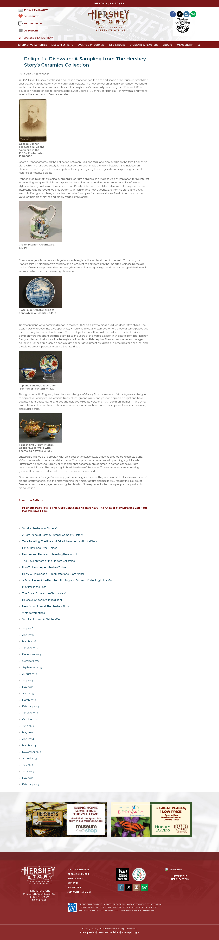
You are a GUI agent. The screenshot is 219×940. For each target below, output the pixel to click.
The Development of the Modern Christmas (48, 560)
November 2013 (31, 752)
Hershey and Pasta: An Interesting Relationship (50, 554)
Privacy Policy (88, 932)
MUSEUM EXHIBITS (62, 44)
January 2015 (30, 713)
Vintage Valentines (33, 612)
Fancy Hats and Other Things (39, 547)
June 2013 (28, 771)
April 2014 (28, 739)
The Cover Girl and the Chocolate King (45, 593)
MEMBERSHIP (185, 44)
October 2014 (30, 719)
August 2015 (29, 674)
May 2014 (27, 732)
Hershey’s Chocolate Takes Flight (42, 599)
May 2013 (27, 778)
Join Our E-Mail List (79, 892)
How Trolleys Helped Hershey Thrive (44, 567)
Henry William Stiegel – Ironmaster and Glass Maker (53, 573)
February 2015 (30, 706)
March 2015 (29, 700)
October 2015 (30, 661)
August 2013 (29, 758)
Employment (75, 878)
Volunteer (74, 887)
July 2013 (27, 765)
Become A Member (78, 874)
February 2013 (30, 784)
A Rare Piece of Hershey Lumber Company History (52, 534)
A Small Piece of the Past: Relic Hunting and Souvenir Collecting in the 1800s (68, 580)
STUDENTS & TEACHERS (144, 44)
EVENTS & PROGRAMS (91, 44)
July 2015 (27, 680)
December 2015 (31, 654)
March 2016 (29, 641)
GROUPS (167, 44)
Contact (73, 883)
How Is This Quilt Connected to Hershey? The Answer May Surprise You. (81, 507)
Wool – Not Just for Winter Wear (41, 619)
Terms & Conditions (108, 932)
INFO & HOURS (116, 44)
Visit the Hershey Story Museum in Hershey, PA (109, 20)
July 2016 (27, 628)
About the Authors (31, 500)
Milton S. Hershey (78, 869)
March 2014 (29, 745)
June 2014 (28, 726)
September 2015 (32, 667)
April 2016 (28, 635)
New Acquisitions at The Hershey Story (45, 606)
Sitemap (126, 932)
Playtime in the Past (34, 586)
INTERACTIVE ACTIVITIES (32, 44)
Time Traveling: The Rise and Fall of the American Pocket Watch (60, 541)
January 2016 (30, 648)
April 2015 (28, 693)
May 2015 (27, 687)
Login (135, 932)
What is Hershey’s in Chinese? (39, 528)
